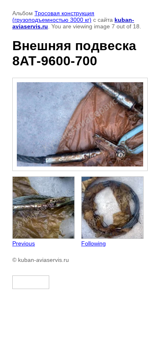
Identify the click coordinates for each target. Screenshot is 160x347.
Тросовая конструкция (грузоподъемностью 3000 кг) (53, 16)
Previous (23, 243)
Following (93, 243)
